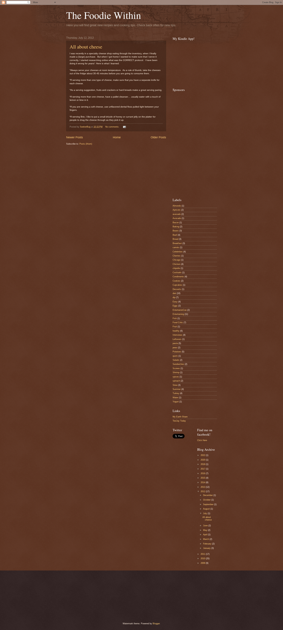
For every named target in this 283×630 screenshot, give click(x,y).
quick (175, 356)
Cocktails (177, 272)
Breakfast (177, 243)
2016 (203, 473)
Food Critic (178, 322)
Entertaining (178, 314)
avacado (177, 214)
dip (174, 297)
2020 (203, 460)
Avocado (177, 218)
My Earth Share (180, 416)
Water (175, 397)
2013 (203, 487)
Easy (175, 301)
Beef (175, 235)
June (205, 525)
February (207, 543)
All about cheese (86, 46)
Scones (176, 368)
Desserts (177, 289)
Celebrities (178, 251)
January (207, 548)
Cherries (176, 256)
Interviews (177, 335)
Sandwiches (178, 364)
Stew (175, 385)
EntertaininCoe (180, 310)
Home (117, 137)
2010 (203, 558)
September (208, 504)
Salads (176, 360)
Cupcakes (177, 285)
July (205, 513)
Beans (176, 230)
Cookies (176, 281)
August (206, 509)
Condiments (178, 276)
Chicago (176, 260)
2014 (203, 482)
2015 (203, 478)
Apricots (176, 210)
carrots (176, 247)
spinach (176, 381)
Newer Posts (74, 137)
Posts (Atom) (85, 144)
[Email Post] (124, 127)
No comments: (112, 127)
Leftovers (177, 339)
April (205, 534)
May (205, 530)
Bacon (176, 222)
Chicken (176, 264)
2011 (203, 554)
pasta (175, 343)
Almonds (177, 206)
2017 (203, 469)
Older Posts (158, 137)
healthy (176, 331)
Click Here (202, 440)
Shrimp (176, 372)
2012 (203, 491)
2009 (203, 563)
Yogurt (176, 401)
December (208, 495)
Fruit (175, 326)
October (207, 500)
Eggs (175, 306)
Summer (177, 389)
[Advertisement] (182, 143)
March (206, 539)
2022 (203, 455)
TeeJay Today (179, 421)
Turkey (176, 393)
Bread (175, 239)
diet (174, 293)
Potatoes (177, 351)
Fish (175, 318)
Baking (176, 226)
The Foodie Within (103, 15)
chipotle (176, 268)
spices (176, 376)
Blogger (156, 623)
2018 (203, 464)
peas (175, 347)
